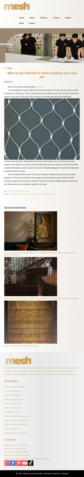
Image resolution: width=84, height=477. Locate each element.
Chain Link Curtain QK (12, 408)
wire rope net (39, 87)
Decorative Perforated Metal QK (17, 416)
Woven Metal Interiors (13, 395)
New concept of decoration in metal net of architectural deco (32, 194)
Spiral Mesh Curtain (11, 429)
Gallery (68, 18)
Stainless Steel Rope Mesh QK (16, 425)
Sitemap (65, 474)
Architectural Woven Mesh (14, 387)
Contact (32, 23)
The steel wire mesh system (18, 191)
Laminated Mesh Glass (13, 391)
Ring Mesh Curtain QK (12, 412)
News (21, 23)
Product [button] (43, 18)
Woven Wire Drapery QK (13, 399)
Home (21, 18)
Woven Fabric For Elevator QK (16, 433)
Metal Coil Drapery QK (13, 404)
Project (56, 18)
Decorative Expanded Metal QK (16, 420)
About (32, 18)
